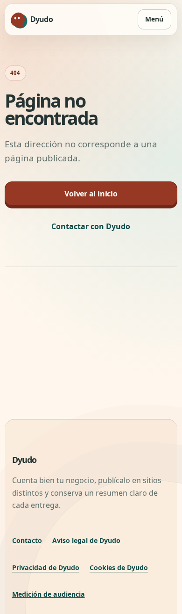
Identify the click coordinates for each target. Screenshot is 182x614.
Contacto (27, 540)
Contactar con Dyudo (90, 226)
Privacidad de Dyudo (45, 567)
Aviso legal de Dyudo (86, 540)
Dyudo (24, 459)
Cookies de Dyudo (119, 567)
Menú (154, 18)
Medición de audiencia (48, 594)
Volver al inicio (90, 193)
